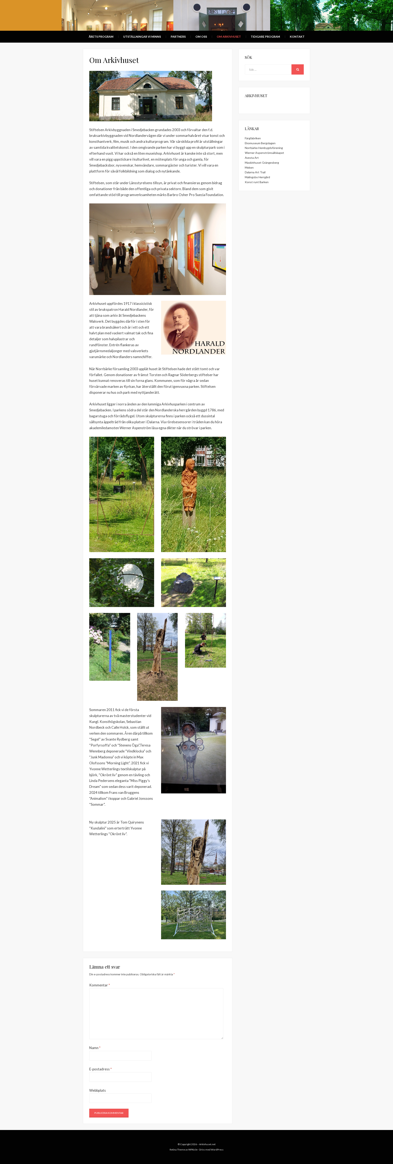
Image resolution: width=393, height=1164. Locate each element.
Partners (178, 36)
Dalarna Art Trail (255, 172)
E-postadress (100, 1069)
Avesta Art (252, 157)
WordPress (217, 1149)
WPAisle (193, 1149)
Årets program (101, 36)
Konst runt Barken (257, 182)
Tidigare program (265, 36)
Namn (95, 1048)
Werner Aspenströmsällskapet (264, 152)
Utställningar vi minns (142, 36)
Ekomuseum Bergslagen (260, 143)
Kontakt (297, 36)
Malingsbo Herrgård (257, 177)
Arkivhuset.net (207, 1144)
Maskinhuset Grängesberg (262, 162)
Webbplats (97, 1090)
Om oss (201, 36)
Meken (249, 167)
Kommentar (99, 985)
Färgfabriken (253, 138)
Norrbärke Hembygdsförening (264, 148)
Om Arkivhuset (229, 36)
